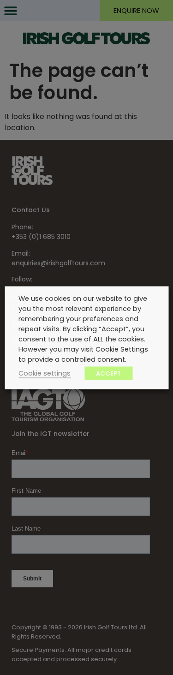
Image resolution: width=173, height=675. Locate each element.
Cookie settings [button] (44, 372)
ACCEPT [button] (108, 373)
